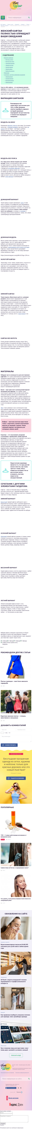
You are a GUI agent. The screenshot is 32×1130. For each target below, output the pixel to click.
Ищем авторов (13, 1098)
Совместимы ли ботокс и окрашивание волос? (15, 868)
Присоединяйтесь (12, 1087)
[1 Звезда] (4, 641)
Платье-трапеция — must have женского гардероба (14, 682)
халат (22, 203)
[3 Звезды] (17, 641)
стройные (23, 211)
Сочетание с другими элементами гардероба (14, 74)
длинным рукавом (12, 127)
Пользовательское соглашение (7, 1072)
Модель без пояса (10, 61)
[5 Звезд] (3, 642)
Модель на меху (9, 59)
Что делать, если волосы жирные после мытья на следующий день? (16, 899)
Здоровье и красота (5, 942)
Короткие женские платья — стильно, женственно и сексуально (13, 717)
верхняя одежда (12, 125)
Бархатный (4, 502)
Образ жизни (3, 1045)
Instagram (20, 1087)
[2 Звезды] (10, 641)
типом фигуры (9, 176)
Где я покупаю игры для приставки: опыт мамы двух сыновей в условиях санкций (14, 1049)
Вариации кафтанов (8, 57)
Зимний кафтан (9, 69)
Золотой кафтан (9, 67)
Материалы (6, 73)
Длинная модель (9, 65)
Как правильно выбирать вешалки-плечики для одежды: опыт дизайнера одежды (15, 1016)
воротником (21, 314)
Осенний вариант (9, 78)
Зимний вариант (9, 76)
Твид (2, 408)
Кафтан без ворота (10, 71)
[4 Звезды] (23, 641)
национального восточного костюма (18, 247)
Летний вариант (9, 82)
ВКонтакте (18, 1087)
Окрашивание (4, 977)
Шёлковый (4, 536)
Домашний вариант (10, 63)
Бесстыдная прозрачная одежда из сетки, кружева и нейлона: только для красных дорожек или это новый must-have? (16, 764)
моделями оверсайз (14, 168)
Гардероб (3, 1012)
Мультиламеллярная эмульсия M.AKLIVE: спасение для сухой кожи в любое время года (14, 946)
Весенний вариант (10, 80)
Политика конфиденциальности (22, 1072)
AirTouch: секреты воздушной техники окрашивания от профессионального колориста (14, 981)
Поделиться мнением (17, 778)
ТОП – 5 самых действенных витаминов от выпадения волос (13, 836)
